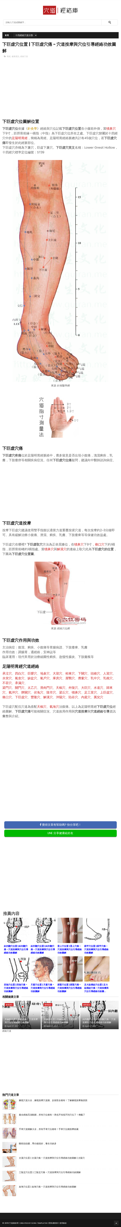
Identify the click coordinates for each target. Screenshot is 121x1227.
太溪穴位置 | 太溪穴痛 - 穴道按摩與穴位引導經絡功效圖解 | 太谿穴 (52, 1157)
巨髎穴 (32, 673)
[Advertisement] (60, 94)
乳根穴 (108, 678)
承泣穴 (7, 673)
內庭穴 (86, 697)
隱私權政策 (53, 1223)
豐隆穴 (35, 697)
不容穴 (7, 683)
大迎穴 (57, 673)
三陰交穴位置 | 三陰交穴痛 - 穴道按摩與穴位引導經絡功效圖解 (50, 1172)
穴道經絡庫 (13, 1223)
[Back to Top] (116, 1223)
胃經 (9, 56)
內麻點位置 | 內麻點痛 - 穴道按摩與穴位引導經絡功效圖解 (60, 1021)
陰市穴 (51, 692)
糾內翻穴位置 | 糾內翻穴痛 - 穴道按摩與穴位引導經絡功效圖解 (99, 1021)
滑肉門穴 (46, 687)
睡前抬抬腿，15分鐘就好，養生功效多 (37, 1143)
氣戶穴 (45, 678)
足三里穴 (90, 692)
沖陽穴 (60, 697)
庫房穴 (57, 678)
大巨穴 (86, 687)
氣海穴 (54, 706)
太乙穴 (32, 687)
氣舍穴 (19, 678)
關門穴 (19, 687)
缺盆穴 (32, 678)
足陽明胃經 (20, 138)
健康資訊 (15, 56)
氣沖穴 (13, 692)
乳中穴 (95, 678)
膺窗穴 (82, 678)
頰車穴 (70, 673)
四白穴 (19, 673)
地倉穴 (45, 673)
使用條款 (63, 1223)
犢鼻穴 (111, 128)
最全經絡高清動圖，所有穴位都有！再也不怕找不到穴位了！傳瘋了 (52, 1114)
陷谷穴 (73, 697)
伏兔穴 (38, 692)
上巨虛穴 (106, 692)
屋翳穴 (70, 678)
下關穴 (82, 673)
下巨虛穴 (21, 697)
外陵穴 (73, 687)
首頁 (7, 35)
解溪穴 (61, 549)
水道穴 (98, 687)
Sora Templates (39, 1223)
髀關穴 (26, 692)
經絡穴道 (24, 56)
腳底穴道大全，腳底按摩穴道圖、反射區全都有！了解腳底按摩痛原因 (53, 1100)
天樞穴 (60, 687)
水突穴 (7, 678)
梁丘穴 (64, 692)
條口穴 (99, 544)
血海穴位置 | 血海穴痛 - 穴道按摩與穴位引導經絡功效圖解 (47, 1186)
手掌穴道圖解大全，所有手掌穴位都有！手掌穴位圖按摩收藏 (48, 1129)
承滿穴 (19, 683)
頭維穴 (95, 673)
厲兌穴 (98, 697)
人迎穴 (108, 673)
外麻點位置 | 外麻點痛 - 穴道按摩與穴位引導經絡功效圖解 (21, 1021)
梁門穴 (7, 687)
